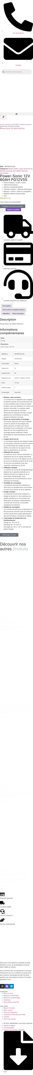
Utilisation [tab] (6, 313)
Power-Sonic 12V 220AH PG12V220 (15, 711)
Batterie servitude (25, 124)
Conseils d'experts (6, 915)
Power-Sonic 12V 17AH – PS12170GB (15, 795)
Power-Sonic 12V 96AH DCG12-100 (14, 881)
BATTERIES (15, 124)
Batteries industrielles (16, 623)
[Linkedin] (11, 986)
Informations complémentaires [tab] (14, 310)
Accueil (2, 124)
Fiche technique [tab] (18, 313)
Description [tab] (7, 306)
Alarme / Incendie (6, 621)
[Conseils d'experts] (2, 911)
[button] (16, 113)
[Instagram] (2, 986)
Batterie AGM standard (21, 621)
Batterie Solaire (12, 874)
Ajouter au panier (13, 209)
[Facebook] (7, 986)
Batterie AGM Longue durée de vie (20, 169)
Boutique (8, 124)
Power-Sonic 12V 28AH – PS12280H (15, 628)
